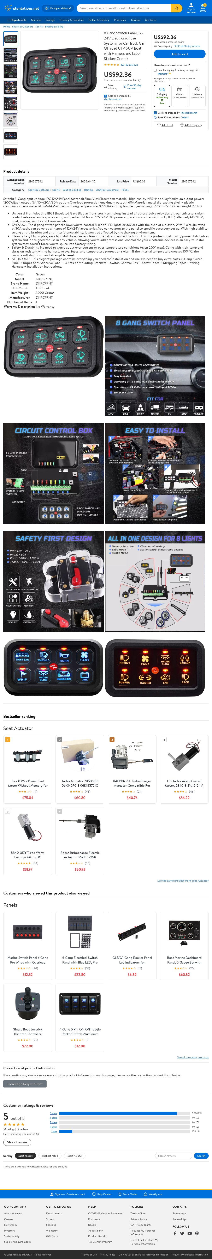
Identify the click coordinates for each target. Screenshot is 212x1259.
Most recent (25, 1156)
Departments (18, 20)
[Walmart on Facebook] (174, 1233)
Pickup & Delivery (98, 20)
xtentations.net (113, 99)
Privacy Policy (138, 1219)
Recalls (92, 1225)
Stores (50, 1219)
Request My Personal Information (142, 1232)
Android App (179, 1219)
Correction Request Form (25, 1084)
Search (201, 1156)
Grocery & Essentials (71, 20)
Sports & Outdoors (22, 26)
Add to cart (179, 54)
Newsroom (10, 1225)
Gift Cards (52, 1236)
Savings (50, 20)
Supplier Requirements (17, 1242)
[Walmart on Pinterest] (197, 1233)
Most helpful (74, 1156)
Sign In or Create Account (70, 1194)
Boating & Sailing (54, 26)
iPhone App (179, 1213)
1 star (54, 1131)
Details (185, 117)
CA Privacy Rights (140, 1225)
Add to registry (193, 125)
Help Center (104, 1194)
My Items (150, 20)
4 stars (53, 1117)
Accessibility (95, 1230)
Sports (39, 26)
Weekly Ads (155, 1194)
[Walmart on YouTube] (189, 1233)
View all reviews (17, 1142)
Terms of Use (138, 1213)
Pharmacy (120, 20)
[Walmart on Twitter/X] (182, 1233)
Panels (125, 190)
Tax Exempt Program (100, 1242)
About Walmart (13, 1213)
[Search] (176, 8)
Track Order (130, 1194)
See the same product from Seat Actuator (183, 881)
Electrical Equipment (107, 190)
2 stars (53, 1126)
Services (36, 20)
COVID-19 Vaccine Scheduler (105, 1213)
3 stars (53, 1122)
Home (6, 26)
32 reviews (132, 64)
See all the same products (193, 1057)
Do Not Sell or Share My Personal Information (144, 1241)
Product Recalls (97, 1236)
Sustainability (11, 1236)
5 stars (53, 1113)
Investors (9, 1230)
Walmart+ (52, 1230)
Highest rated (50, 1156)
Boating (88, 190)
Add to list (167, 125)
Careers (135, 20)
